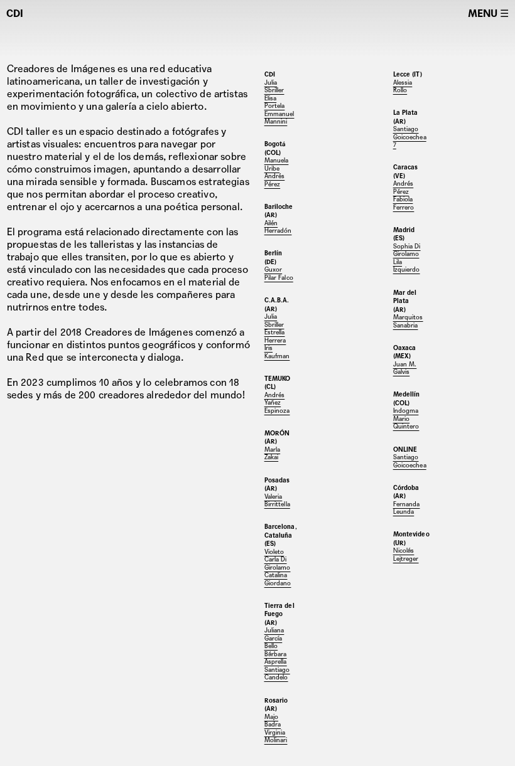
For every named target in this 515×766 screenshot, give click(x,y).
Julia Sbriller (274, 320)
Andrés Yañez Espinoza (277, 402)
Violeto (274, 551)
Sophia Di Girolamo (407, 250)
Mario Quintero (406, 422)
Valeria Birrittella (277, 500)
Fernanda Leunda (406, 508)
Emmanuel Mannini (279, 117)
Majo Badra (272, 720)
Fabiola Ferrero (404, 203)
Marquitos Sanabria (408, 321)
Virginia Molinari (276, 736)
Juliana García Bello (274, 638)
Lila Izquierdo (406, 266)
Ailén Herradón (278, 227)
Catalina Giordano (277, 579)
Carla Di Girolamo (277, 563)
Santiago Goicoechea (409, 133)
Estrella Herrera (275, 336)
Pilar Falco (278, 277)
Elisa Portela (274, 102)
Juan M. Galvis (405, 368)
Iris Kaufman (277, 351)
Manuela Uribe (276, 164)
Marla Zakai (272, 453)
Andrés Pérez (274, 180)
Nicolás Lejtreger (406, 554)
